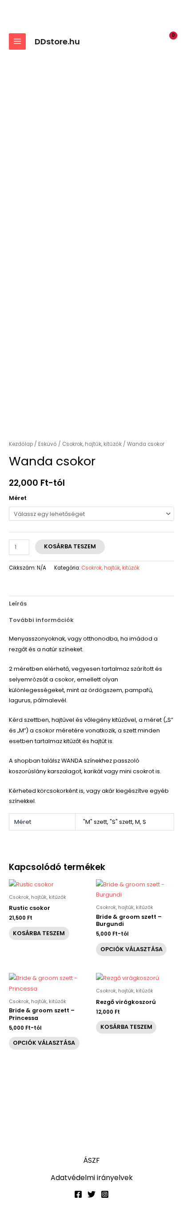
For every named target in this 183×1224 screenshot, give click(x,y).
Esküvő (47, 444)
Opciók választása (131, 949)
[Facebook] (78, 1194)
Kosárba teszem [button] (39, 933)
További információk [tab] (41, 620)
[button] (150, 41)
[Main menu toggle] (17, 41)
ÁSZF (91, 1160)
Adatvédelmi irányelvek (92, 1178)
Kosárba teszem (70, 546)
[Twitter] (91, 1194)
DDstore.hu (57, 41)
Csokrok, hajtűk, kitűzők (92, 444)
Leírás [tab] (18, 603)
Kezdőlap (21, 444)
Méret (18, 498)
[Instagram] (105, 1194)
